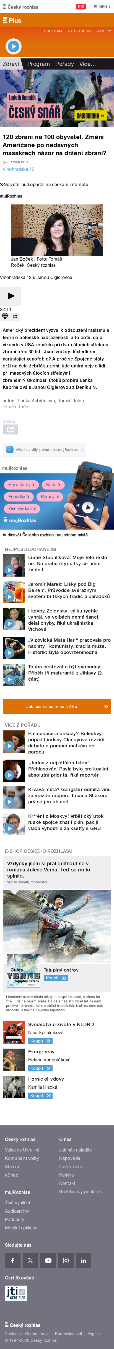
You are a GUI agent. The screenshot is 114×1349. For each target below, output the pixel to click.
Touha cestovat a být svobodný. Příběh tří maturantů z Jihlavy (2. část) (65, 673)
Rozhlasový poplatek (80, 1191)
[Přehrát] (10, 296)
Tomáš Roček (17, 406)
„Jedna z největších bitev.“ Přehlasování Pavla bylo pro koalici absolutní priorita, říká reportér (68, 769)
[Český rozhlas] (20, 6)
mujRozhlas (14, 468)
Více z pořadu (23, 725)
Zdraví (11, 64)
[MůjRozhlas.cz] (11, 196)
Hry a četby (19, 484)
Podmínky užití (68, 1333)
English (94, 1333)
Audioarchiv (79, 31)
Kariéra (66, 1175)
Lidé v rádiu (71, 1166)
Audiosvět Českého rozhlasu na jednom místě (45, 535)
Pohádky (16, 496)
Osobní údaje (37, 1333)
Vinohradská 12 (19, 169)
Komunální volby (22, 1158)
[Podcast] (5, 317)
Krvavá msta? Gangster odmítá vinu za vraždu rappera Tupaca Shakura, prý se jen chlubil (69, 795)
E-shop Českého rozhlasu (38, 851)
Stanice (12, 1166)
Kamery (104, 31)
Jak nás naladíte (75, 1150)
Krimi (51, 484)
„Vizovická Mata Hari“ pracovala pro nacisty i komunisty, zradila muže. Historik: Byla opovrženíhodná (69, 646)
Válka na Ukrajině (22, 1150)
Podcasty (14, 1219)
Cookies (12, 1333)
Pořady (64, 64)
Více (87, 64)
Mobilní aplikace (21, 1228)
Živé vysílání (20, 508)
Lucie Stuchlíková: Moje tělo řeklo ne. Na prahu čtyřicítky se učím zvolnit (67, 563)
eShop (11, 1175)
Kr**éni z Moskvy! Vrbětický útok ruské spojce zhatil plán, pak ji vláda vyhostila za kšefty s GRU (65, 822)
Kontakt (67, 1183)
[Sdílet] (15, 317)
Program (53, 31)
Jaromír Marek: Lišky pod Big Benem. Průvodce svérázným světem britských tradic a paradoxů (69, 590)
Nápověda (69, 1158)
